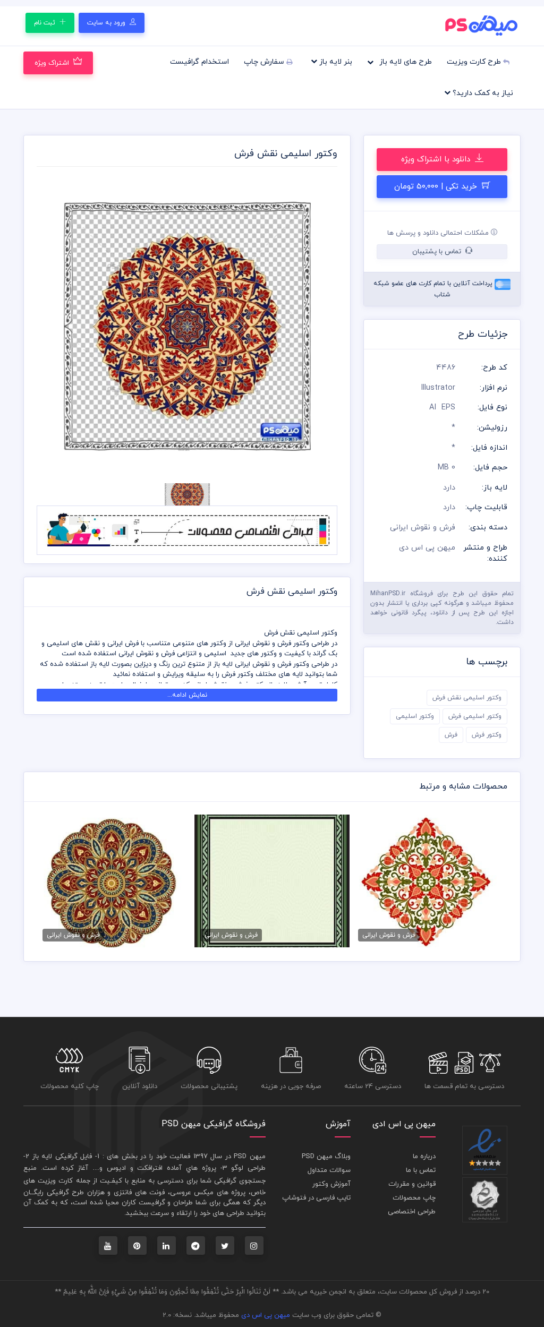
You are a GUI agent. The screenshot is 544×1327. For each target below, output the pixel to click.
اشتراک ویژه (52, 63)
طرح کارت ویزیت (475, 62)
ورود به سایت (107, 23)
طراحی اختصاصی (412, 1212)
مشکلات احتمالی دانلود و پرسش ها (439, 233)
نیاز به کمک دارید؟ (481, 93)
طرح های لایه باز (404, 62)
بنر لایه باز (334, 62)
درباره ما (424, 1156)
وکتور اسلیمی (415, 716)
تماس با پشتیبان (437, 251)
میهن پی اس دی (265, 1315)
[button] (59, 326)
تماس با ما (421, 1170)
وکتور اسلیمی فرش (475, 716)
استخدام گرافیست (199, 62)
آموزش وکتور (331, 1184)
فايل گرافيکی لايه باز (62, 1156)
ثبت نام (45, 23)
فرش (451, 735)
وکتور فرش (487, 735)
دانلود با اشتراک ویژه (437, 159)
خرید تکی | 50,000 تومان (437, 186)
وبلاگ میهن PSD (326, 1156)
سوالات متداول (329, 1170)
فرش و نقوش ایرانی (422, 527)
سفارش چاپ (265, 62)
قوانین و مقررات (412, 1184)
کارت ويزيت (55, 1181)
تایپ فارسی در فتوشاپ (316, 1198)
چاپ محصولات (414, 1198)
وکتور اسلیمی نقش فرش (467, 698)
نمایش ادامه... (187, 695)
